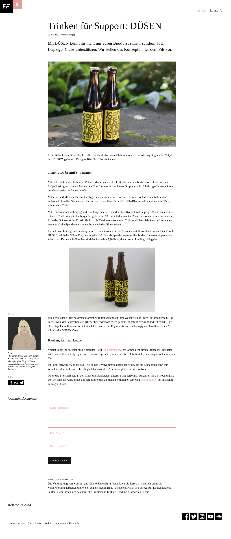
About (21, 523)
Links (38, 523)
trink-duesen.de (111, 349)
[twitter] (193, 516)
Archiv (47, 523)
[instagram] (202, 516)
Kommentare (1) (68, 34)
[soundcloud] (218, 516)
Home (12, 523)
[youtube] (210, 516)
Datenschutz (75, 523)
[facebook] (185, 516)
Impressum (60, 523)
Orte (30, 523)
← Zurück (200, 10)
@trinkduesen (149, 379)
